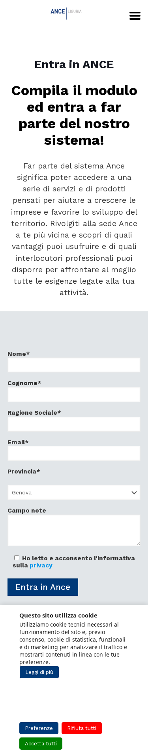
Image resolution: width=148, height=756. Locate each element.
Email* (18, 442)
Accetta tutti (41, 744)
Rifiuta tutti (81, 728)
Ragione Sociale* (34, 412)
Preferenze (39, 728)
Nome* (18, 353)
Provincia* (23, 471)
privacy (41, 565)
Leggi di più (39, 672)
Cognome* (24, 383)
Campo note (26, 510)
